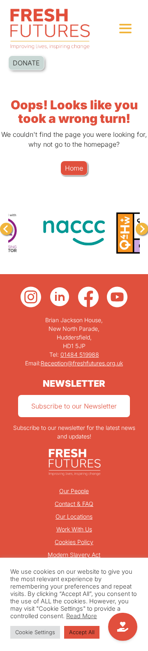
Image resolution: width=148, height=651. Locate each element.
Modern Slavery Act (74, 554)
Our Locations (74, 516)
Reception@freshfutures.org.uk (82, 363)
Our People (74, 490)
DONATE (26, 63)
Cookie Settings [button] (35, 632)
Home (74, 168)
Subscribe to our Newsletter (74, 406)
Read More (81, 616)
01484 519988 (79, 354)
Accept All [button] (82, 632)
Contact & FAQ (74, 503)
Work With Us (74, 529)
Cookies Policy (74, 541)
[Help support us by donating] (122, 627)
